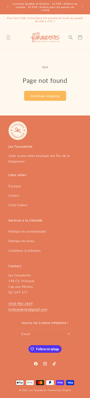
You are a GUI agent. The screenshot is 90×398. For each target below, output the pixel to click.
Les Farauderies (38, 390)
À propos (14, 186)
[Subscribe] (68, 334)
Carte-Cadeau (17, 205)
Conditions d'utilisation (24, 250)
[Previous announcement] (7, 7)
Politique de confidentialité (27, 231)
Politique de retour (21, 241)
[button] (8, 37)
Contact (13, 195)
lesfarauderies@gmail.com (27, 309)
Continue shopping (45, 96)
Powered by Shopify (59, 390)
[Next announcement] (82, 7)
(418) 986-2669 (20, 303)
